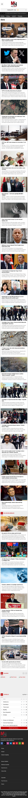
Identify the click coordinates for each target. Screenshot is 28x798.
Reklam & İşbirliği (5, 754)
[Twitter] (5, 743)
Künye (2, 748)
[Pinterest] (17, 743)
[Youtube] (14, 743)
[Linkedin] (11, 743)
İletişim (2, 751)
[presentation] (23, 673)
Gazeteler (3, 777)
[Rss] (23, 743)
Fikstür (2, 784)
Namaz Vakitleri (4, 761)
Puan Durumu (4, 780)
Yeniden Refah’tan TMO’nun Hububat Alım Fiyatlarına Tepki (16, 13)
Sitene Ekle (3, 771)
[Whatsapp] (20, 743)
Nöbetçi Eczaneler (5, 764)
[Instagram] (8, 743)
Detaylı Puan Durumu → (14, 727)
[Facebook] (2, 743)
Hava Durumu (4, 767)
